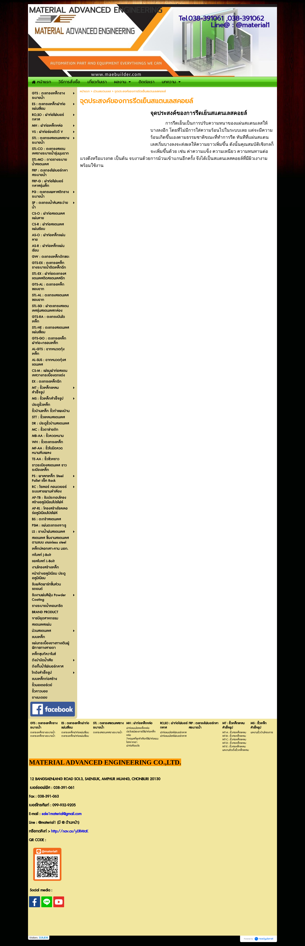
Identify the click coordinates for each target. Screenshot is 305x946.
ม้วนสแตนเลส (102, 91)
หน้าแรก (85, 91)
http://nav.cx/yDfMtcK (69, 831)
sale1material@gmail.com (62, 814)
